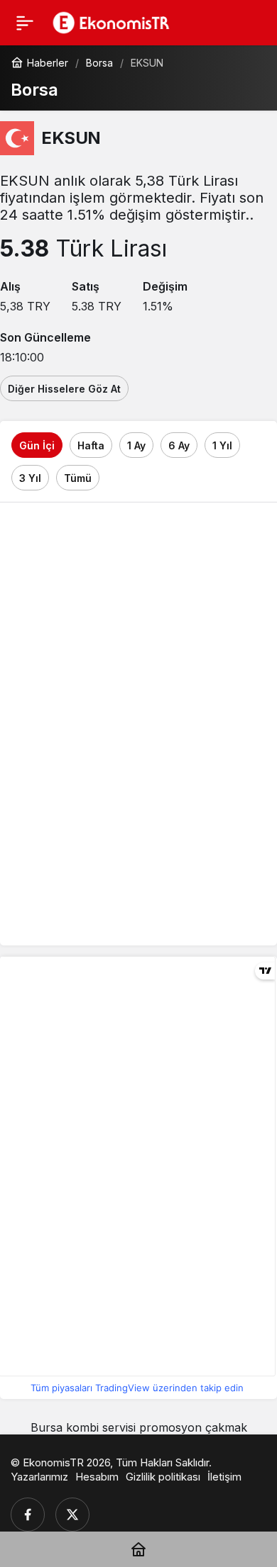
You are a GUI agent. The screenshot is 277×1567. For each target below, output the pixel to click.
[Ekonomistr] (114, 21)
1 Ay (136, 445)
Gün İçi (37, 445)
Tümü (78, 478)
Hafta (90, 445)
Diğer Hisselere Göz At (64, 389)
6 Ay (179, 445)
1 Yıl (222, 445)
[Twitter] (72, 1515)
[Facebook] (28, 1515)
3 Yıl (30, 478)
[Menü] (25, 23)
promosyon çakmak (193, 1427)
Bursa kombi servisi (83, 1427)
